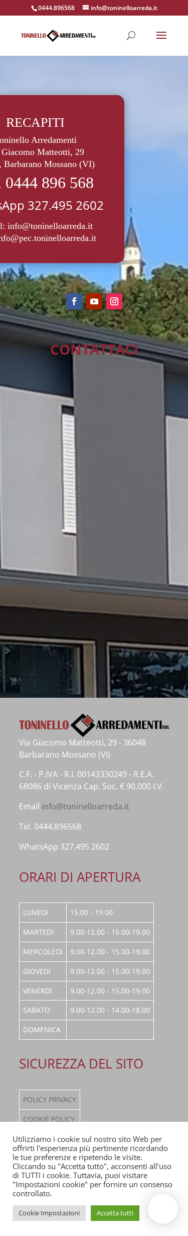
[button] (163, 1209)
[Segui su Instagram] (114, 301)
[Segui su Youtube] (94, 301)
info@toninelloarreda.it (50, 226)
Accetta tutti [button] (115, 1212)
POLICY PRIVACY (49, 1099)
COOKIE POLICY (49, 1119)
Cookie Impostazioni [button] (49, 1212)
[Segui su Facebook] (74, 301)
